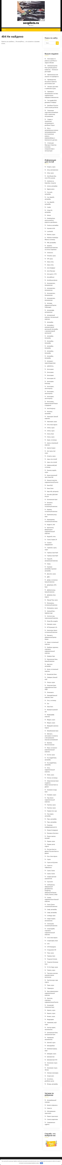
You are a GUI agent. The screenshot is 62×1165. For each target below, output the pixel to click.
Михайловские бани (52, 730)
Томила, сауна (51, 970)
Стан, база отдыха (52, 937)
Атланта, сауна (51, 456)
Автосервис (50, 369)
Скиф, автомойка (52, 909)
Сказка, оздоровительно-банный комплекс (51, 899)
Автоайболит (50, 277)
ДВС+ (48, 577)
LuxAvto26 (50, 231)
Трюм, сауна (50, 985)
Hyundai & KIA (51, 228)
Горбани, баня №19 (52, 552)
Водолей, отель (51, 536)
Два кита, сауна (51, 574)
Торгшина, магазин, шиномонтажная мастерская (51, 975)
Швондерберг (51, 1045)
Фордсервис (50, 1019)
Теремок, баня (51, 956)
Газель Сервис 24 (52, 539)
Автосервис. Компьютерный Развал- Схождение (51, 403)
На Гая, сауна (51, 754)
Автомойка (50, 322)
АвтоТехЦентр (51, 408)
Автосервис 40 (51, 378)
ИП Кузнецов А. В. (52, 627)
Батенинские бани (52, 499)
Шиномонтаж (50, 1056)
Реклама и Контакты (52, 833)
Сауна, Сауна (51, 870)
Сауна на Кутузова (52, 862)
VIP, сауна (50, 258)
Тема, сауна (50, 953)
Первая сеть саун (52, 811)
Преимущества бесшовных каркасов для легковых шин (51, 81)
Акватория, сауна (52, 421)
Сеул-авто (50, 881)
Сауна (49, 859)
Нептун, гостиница (52, 778)
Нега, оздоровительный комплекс (50, 769)
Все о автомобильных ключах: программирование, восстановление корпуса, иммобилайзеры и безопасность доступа (51, 134)
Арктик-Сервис (51, 448)
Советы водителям (52, 1119)
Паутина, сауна (51, 804)
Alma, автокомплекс (52, 170)
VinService (50, 252)
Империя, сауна (51, 624)
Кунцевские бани (52, 674)
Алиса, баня (50, 433)
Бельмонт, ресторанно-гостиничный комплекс (51, 504)
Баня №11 (50, 485)
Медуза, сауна (51, 719)
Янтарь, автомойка (52, 1084)
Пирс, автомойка (51, 819)
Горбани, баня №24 (52, 555)
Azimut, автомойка (52, 186)
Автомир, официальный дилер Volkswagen (50, 305)
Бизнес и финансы (52, 1105)
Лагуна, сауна (51, 682)
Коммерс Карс (51, 656)
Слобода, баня (51, 915)
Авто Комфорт (51, 268)
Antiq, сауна (50, 173)
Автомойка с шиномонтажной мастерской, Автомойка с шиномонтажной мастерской (51, 329)
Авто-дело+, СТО (51, 274)
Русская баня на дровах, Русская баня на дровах (52, 851)
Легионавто (50, 692)
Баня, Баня (50, 488)
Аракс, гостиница (52, 440)
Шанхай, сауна (51, 1042)
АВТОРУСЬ (50, 366)
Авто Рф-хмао (51, 271)
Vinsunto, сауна (51, 255)
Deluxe (49, 215)
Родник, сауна (51, 841)
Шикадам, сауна (51, 1053)
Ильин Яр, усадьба (52, 621)
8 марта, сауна (51, 167)
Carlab (49, 207)
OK (41, 1163)
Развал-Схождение (52, 830)
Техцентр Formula (52, 959)
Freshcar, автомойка (52, 225)
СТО (48, 943)
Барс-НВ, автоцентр (52, 491)
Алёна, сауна (50, 427)
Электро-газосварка (52, 1073)
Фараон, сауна (51, 1010)
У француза (50, 988)
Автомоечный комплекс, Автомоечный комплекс (51, 317)
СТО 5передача (51, 946)
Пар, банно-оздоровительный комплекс (50, 799)
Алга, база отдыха (52, 424)
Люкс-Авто (50, 706)
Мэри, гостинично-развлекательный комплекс (51, 749)
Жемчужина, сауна (52, 608)
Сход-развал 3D (51, 950)
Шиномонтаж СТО (52, 1059)
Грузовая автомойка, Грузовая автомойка (50, 568)
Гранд (48, 563)
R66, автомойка (51, 242)
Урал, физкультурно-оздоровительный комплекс (51, 993)
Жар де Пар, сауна (52, 600)
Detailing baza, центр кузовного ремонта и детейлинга (51, 220)
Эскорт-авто (50, 1076)
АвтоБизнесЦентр (52, 280)
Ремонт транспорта (52, 1116)
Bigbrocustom (50, 189)
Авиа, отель (50, 261)
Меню (4, 29)
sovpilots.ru (31, 23)
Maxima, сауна (51, 234)
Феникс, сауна (51, 1016)
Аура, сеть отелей (52, 459)
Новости (49, 1108)
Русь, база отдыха (52, 856)
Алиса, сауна (50, 437)
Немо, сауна (50, 774)
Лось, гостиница (51, 700)
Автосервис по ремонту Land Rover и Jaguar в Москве (51, 60)
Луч (48, 703)
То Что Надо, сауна (52, 967)
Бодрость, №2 (51, 524)
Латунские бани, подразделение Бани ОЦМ (50, 687)
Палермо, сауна (51, 794)
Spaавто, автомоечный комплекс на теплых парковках (51, 247)
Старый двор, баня (52, 940)
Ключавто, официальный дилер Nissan (50, 637)
